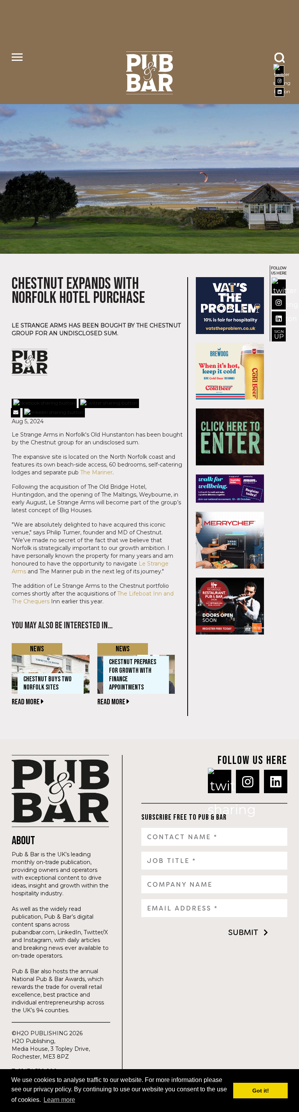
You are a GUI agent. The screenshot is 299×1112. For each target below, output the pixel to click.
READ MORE (26, 702)
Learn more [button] (59, 1099)
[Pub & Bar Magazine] (150, 72)
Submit (243, 932)
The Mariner (96, 472)
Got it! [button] (260, 1090)
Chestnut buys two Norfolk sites (47, 683)
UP (279, 334)
